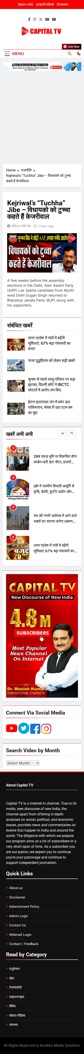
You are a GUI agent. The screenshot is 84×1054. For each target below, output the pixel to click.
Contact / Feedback (24, 944)
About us (16, 888)
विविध (12, 1006)
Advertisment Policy (24, 907)
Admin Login (18, 916)
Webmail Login (20, 935)
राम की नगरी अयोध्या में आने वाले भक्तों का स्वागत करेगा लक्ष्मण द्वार (55, 491)
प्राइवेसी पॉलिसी (45, 4)
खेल (11, 978)
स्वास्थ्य (13, 1025)
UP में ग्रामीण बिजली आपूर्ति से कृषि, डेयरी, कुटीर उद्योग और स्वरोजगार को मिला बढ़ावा (54, 462)
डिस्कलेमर (62, 4)
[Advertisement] (42, 117)
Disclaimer (17, 897)
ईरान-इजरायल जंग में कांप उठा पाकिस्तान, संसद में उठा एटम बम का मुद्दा (50, 407)
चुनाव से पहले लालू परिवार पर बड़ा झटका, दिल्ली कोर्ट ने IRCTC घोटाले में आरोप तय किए (51, 384)
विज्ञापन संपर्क (25, 4)
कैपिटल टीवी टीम (21, 226)
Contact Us (17, 925)
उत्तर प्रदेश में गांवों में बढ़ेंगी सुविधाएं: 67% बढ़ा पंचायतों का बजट (49, 343)
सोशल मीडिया (17, 1016)
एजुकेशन (14, 969)
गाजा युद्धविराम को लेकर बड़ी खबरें (51, 360)
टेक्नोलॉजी (15, 987)
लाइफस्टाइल (16, 997)
